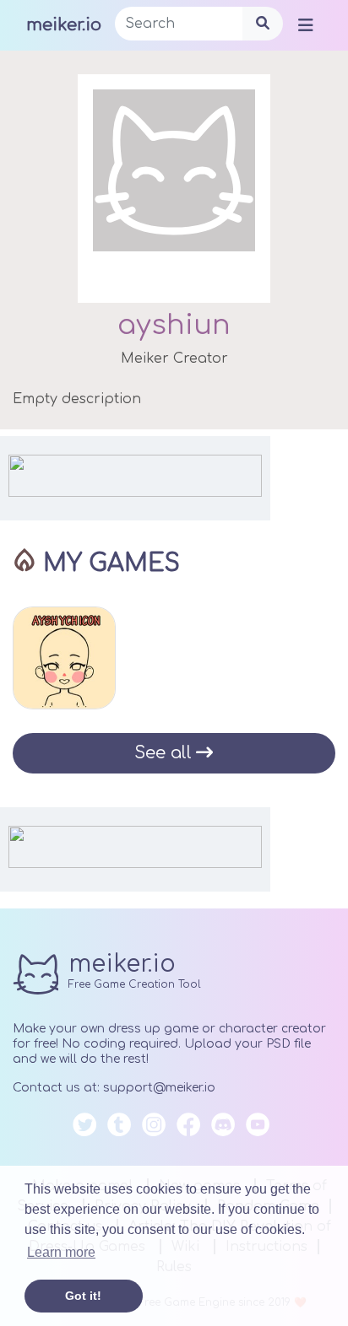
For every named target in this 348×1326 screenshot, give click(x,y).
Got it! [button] (83, 1295)
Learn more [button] (61, 1252)
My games (111, 563)
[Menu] (306, 24)
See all (163, 753)
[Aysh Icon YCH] (64, 658)
